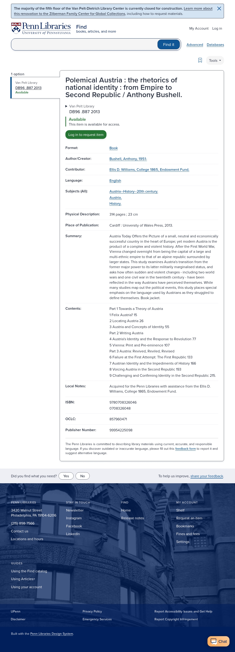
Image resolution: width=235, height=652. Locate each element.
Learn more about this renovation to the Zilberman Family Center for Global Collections (113, 11)
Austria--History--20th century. (133, 191)
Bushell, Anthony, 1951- (128, 158)
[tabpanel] (141, 121)
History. (115, 203)
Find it (168, 44)
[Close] (219, 8)
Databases (215, 44)
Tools (213, 60)
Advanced (195, 44)
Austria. (115, 197)
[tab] (35, 87)
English (115, 180)
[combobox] (84, 44)
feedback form (185, 448)
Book (113, 147)
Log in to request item (86, 134)
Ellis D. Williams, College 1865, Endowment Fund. (149, 169)
